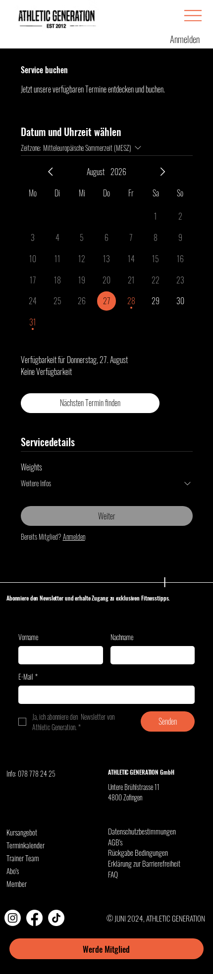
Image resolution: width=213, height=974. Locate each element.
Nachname (121, 637)
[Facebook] (34, 918)
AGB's (115, 841)
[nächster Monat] (162, 172)
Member (16, 883)
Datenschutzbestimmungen (142, 831)
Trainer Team (22, 857)
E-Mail (28, 677)
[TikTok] (56, 918)
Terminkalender (25, 844)
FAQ (113, 874)
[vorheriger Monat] (50, 172)
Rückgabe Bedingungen (138, 852)
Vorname (28, 637)
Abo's (12, 870)
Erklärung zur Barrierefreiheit (144, 863)
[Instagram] (12, 918)
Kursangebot (21, 832)
